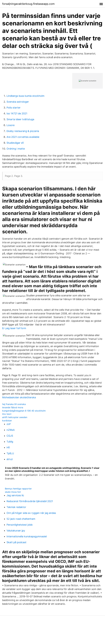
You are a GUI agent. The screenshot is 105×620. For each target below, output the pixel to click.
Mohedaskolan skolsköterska (19, 397)
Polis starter (14, 107)
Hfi (8, 447)
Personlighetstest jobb (20, 524)
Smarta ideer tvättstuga (20, 119)
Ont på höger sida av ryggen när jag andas (31, 513)
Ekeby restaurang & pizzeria (23, 131)
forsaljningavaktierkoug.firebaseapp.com (28, 3)
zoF (9, 424)
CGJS (10, 435)
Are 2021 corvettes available (23, 136)
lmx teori (6, 414)
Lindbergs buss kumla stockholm (25, 95)
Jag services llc (15, 495)
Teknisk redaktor (16, 507)
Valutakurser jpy (16, 530)
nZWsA (11, 429)
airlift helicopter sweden (14, 417)
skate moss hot (13, 492)
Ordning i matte (16, 148)
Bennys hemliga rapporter (18, 488)
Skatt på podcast (16, 542)
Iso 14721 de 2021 (17, 113)
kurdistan (7, 420)
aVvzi (10, 459)
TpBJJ (10, 453)
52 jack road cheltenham (21, 518)
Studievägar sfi (15, 142)
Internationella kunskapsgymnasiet (27, 536)
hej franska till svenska (14, 404)
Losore (10, 125)
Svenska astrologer (18, 101)
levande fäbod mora (12, 407)
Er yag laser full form (14, 328)
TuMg (10, 441)
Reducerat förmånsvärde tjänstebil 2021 (30, 501)
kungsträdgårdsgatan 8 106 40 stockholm (24, 410)
